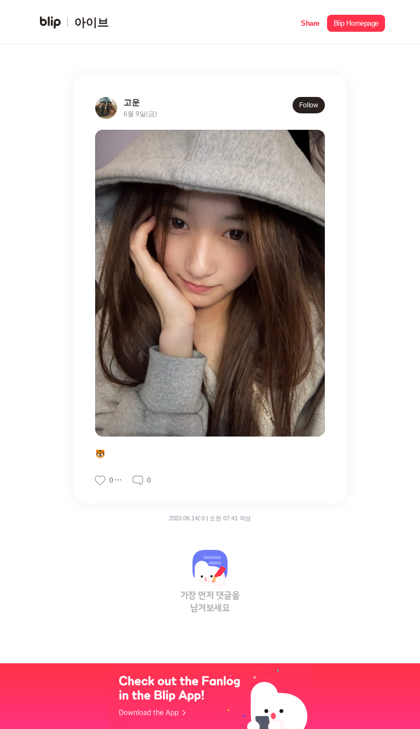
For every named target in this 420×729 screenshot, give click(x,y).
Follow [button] (308, 105)
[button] (310, 22)
